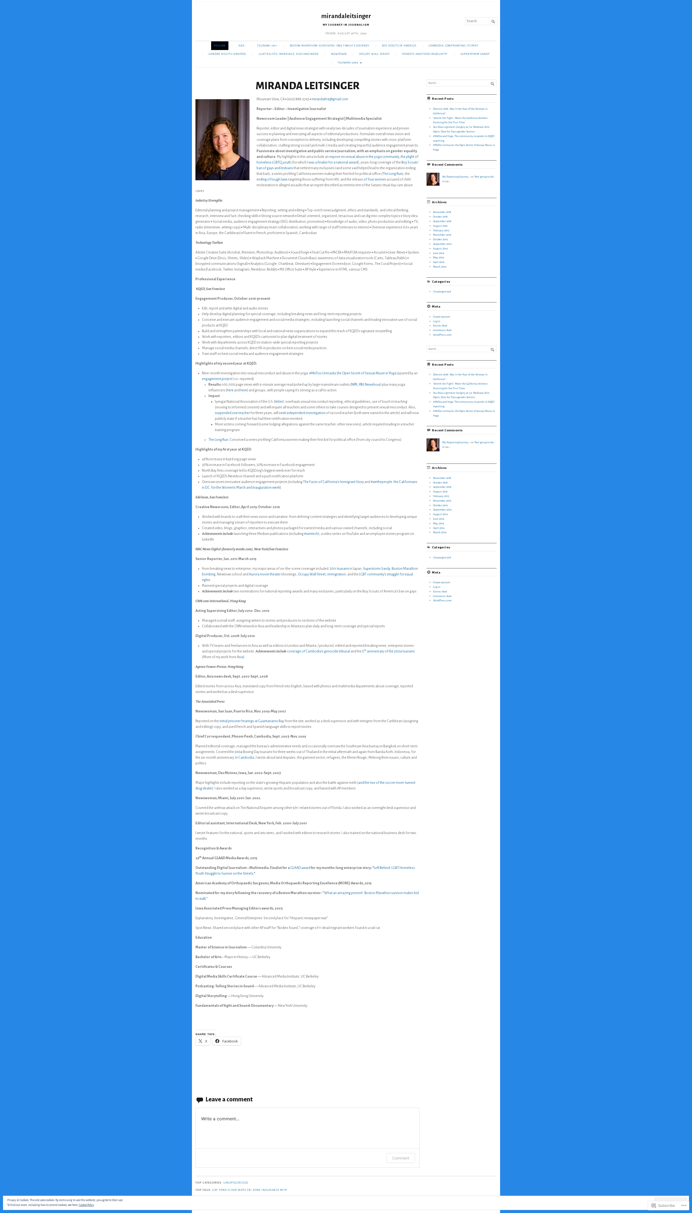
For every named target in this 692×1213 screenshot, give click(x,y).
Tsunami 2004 (348, 62)
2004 (238, 752)
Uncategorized (442, 291)
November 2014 (442, 234)
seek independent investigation (302, 413)
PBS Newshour (369, 384)
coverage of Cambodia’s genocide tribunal (318, 651)
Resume (220, 45)
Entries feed (440, 325)
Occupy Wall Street (374, 53)
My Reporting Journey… (456, 176)
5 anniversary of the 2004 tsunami (388, 651)
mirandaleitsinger (346, 16)
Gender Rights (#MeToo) (227, 53)
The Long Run (392, 174)
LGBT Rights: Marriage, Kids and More (288, 53)
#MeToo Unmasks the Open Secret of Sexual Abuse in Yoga (352, 373)
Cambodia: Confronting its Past (453, 45)
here (230, 390)
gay (215, 1189)
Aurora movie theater (265, 574)
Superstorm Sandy (475, 53)
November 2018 (442, 212)
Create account (441, 316)
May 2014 (438, 257)
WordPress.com (442, 334)
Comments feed (442, 330)
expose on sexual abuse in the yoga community (364, 157)
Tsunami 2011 (267, 45)
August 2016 (440, 225)
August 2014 (440, 248)
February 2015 (441, 230)
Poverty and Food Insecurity (425, 53)
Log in (436, 321)
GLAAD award (300, 868)
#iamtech (311, 534)
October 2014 (440, 239)
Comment (400, 1158)
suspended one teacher (232, 413)
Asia (241, 45)
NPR (354, 384)
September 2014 (442, 243)
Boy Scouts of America (399, 45)
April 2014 (438, 262)
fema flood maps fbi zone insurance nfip (253, 1189)
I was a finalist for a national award (332, 162)
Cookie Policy (86, 1205)
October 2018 (440, 216)
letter (279, 402)
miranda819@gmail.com (330, 99)
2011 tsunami (339, 569)
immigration (336, 574)
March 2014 (439, 266)
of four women (374, 179)
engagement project (217, 379)
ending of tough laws (272, 179)
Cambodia (246, 757)
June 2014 (438, 253)
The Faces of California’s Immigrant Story (333, 482)
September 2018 (442, 221)
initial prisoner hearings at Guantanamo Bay (251, 721)
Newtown (339, 53)
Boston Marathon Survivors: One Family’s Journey (330, 45)
